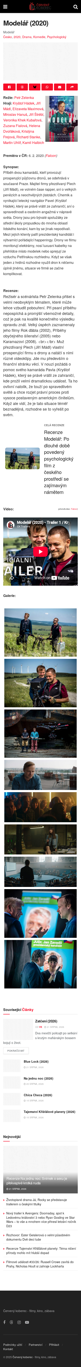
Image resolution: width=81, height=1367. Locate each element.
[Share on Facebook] (9, 87)
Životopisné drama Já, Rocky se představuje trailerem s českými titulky (36, 1202)
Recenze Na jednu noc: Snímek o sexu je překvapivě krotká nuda (36, 1180)
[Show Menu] (5, 6)
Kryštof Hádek (23, 103)
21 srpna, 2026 (55, 1026)
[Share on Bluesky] (34, 87)
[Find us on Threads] (11, 1322)
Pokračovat (18, 1049)
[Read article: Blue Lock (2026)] (12, 1065)
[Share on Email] (59, 87)
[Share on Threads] (22, 87)
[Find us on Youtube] (27, 1322)
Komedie (39, 37)
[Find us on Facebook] (4, 1322)
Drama (27, 37)
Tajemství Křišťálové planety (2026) (49, 1111)
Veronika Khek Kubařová (22, 120)
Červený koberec (23, 1357)
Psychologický (56, 37)
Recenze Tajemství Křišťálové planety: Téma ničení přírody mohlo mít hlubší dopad (41, 1250)
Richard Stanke (28, 136)
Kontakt (8, 1349)
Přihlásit (54, 1345)
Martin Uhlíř (12, 142)
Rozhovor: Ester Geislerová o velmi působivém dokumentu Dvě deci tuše (38, 1237)
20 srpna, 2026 (35, 1083)
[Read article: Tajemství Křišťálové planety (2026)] (12, 1116)
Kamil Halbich (33, 142)
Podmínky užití (12, 1345)
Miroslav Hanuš (15, 114)
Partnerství (36, 1345)
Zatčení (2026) (46, 1021)
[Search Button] (75, 6)
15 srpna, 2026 (35, 1100)
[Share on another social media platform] (72, 87)
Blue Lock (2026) (36, 1061)
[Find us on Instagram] (19, 1322)
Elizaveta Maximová (28, 108)
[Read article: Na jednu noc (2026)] (12, 1082)
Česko (7, 37)
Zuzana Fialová (15, 125)
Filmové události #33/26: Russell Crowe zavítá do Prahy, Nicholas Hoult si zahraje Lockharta (40, 1264)
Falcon (51, 155)
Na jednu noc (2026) (38, 1078)
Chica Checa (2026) (38, 1095)
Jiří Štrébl (36, 114)
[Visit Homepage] (40, 6)
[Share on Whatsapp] (47, 87)
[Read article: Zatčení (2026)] (18, 1029)
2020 (17, 37)
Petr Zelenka (24, 97)
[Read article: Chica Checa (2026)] (12, 1099)
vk (40, 1026)
